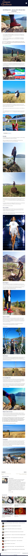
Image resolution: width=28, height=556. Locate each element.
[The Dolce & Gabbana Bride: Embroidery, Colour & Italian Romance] (3, 529)
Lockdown (5, 42)
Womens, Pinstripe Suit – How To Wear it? (9, 543)
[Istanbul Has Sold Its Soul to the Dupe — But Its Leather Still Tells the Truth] (3, 547)
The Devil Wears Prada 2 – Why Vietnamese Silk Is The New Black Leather (13, 537)
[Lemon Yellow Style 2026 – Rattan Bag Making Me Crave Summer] (3, 526)
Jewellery (5, 535)
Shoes (19, 12)
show (9, 133)
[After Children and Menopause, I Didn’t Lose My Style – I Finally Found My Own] (3, 523)
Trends (5, 523)
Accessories (5, 526)
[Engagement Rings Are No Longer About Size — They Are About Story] (3, 541)
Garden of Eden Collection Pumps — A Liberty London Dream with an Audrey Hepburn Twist (19, 505)
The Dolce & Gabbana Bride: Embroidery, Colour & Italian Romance (13, 528)
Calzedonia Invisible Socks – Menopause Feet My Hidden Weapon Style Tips (7, 504)
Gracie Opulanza (12, 12)
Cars (4, 532)
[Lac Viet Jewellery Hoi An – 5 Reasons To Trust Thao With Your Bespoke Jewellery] (3, 535)
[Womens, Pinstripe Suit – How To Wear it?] (3, 544)
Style (4, 529)
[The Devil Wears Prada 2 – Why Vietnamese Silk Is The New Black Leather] (3, 538)
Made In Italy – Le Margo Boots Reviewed (20, 515)
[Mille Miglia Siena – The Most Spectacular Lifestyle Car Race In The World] (3, 532)
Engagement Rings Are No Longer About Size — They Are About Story (13, 540)
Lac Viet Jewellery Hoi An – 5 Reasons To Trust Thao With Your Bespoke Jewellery (14, 534)
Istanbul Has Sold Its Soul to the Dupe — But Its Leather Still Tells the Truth (14, 546)
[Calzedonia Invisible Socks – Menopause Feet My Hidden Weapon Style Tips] (8, 500)
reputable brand (11, 111)
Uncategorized (5, 550)
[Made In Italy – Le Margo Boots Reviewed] (20, 511)
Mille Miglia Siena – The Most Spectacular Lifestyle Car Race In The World (13, 531)
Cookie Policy (15, 554)
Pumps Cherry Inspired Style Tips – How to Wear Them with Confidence (7, 516)
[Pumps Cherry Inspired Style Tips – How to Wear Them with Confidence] (8, 511)
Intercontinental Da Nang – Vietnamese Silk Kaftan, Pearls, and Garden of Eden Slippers (14, 549)
